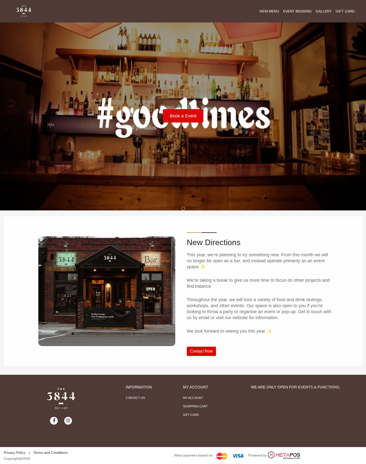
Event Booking (297, 11)
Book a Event (183, 115)
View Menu (269, 11)
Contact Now (201, 351)
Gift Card (345, 11)
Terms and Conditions (50, 453)
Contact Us (135, 398)
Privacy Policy (14, 453)
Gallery (324, 11)
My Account (193, 398)
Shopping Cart (195, 406)
